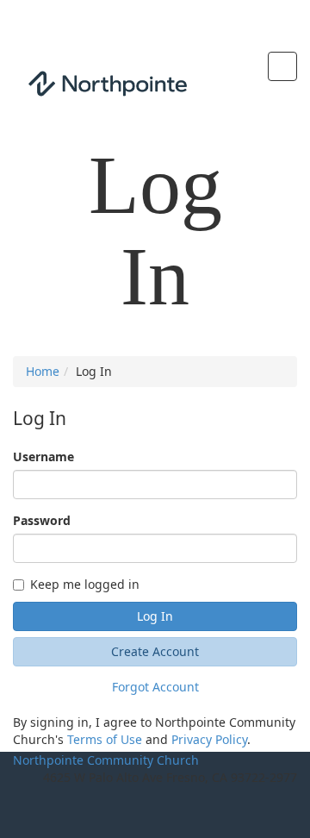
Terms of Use (104, 739)
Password (42, 520)
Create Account (155, 651)
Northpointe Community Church (106, 760)
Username (43, 456)
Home (42, 371)
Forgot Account (155, 687)
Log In (155, 616)
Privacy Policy (209, 739)
